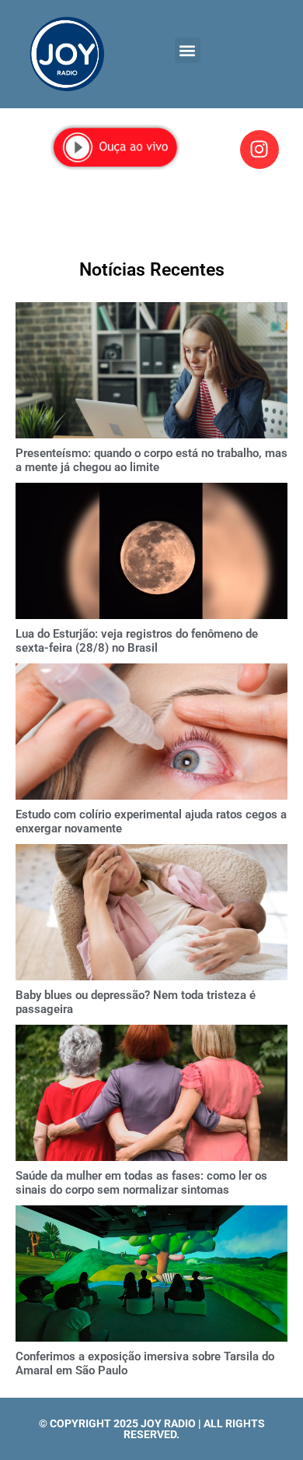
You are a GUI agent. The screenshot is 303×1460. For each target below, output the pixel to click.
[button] (187, 50)
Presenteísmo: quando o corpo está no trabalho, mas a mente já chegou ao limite (151, 460)
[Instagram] (259, 149)
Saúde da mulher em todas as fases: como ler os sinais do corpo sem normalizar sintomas (141, 1183)
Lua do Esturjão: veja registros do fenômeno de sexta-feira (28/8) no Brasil (137, 641)
